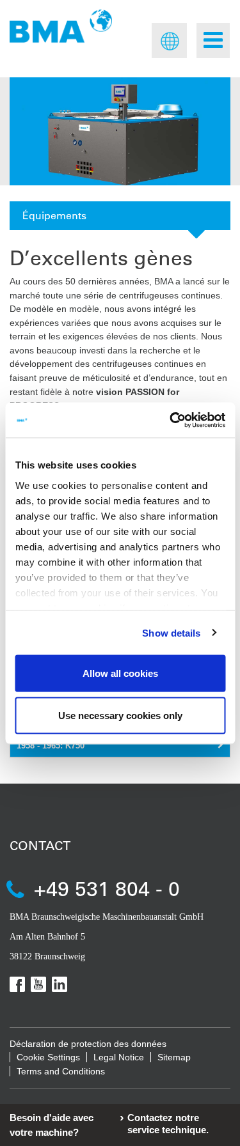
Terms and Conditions (61, 1071)
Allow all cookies (120, 673)
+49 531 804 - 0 (107, 888)
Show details (171, 632)
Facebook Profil (17, 984)
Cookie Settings (48, 1057)
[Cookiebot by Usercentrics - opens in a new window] (170, 420)
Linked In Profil (59, 984)
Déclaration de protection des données (88, 1044)
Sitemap (174, 1057)
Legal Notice (118, 1057)
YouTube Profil (38, 984)
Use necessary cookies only (120, 714)
